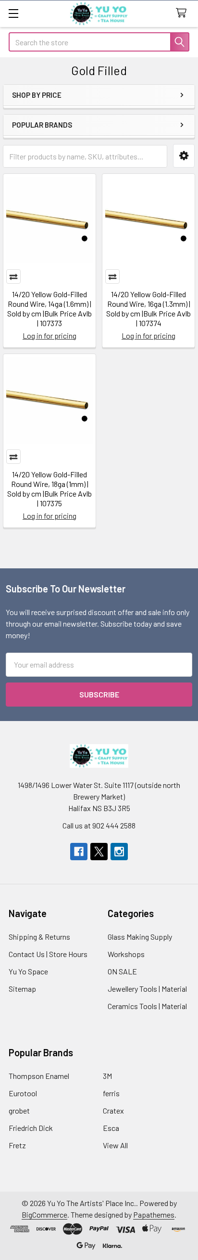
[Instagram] (119, 851)
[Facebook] (78, 851)
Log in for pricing (49, 335)
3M (107, 1075)
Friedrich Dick (31, 1127)
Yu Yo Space (28, 971)
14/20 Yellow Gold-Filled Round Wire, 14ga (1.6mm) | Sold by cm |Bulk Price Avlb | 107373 (49, 308)
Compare (13, 276)
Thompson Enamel (39, 1075)
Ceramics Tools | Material (147, 1006)
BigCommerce (44, 1214)
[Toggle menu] (13, 13)
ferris (111, 1093)
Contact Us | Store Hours (48, 953)
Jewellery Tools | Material (147, 988)
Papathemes (153, 1214)
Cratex (113, 1110)
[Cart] (183, 13)
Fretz (17, 1145)
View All (115, 1145)
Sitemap (22, 988)
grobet (19, 1110)
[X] (99, 851)
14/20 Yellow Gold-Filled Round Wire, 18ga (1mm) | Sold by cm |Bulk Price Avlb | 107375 (49, 489)
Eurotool (23, 1093)
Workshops (126, 953)
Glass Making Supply (140, 936)
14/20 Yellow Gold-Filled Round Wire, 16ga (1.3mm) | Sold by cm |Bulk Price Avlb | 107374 (148, 308)
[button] (184, 156)
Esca (111, 1127)
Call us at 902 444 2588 (99, 825)
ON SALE (122, 971)
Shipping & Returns (39, 936)
